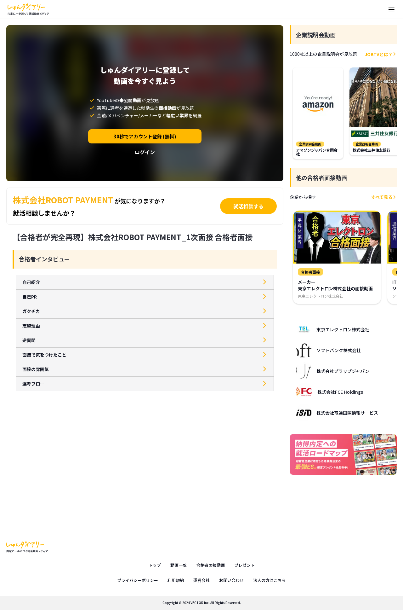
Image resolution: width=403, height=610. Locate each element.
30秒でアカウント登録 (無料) (145, 136)
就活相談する (248, 206)
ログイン (145, 152)
